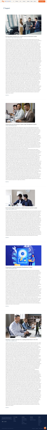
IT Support (12, 37)
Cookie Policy (37, 428)
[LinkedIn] (2, 421)
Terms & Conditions (41, 428)
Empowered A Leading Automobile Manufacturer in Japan (19, 267)
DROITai (14, 418)
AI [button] (13, 1)
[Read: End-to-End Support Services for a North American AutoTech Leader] (23, 198)
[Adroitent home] (6, 1)
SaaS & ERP (23, 422)
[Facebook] (5, 421)
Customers (28, 1)
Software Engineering (17, 37)
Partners (31, 1)
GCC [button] (20, 1)
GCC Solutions (31, 418)
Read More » (7, 95)
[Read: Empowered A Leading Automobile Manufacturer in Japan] (23, 255)
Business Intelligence (24, 423)
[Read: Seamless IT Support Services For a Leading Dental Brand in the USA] (23, 326)
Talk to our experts (41, 1)
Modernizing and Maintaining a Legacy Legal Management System (21, 124)
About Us (39, 418)
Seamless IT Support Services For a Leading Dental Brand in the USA (22, 339)
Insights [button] (35, 1)
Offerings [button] (17, 1)
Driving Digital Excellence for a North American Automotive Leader (21, 36)
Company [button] (24, 1)
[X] (4, 421)
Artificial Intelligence (24, 418)
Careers (39, 423)
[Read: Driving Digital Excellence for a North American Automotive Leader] (23, 25)
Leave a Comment (8, 37)
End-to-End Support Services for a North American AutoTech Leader (21, 208)
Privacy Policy (33, 428)
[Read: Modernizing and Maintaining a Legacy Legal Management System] (23, 113)
